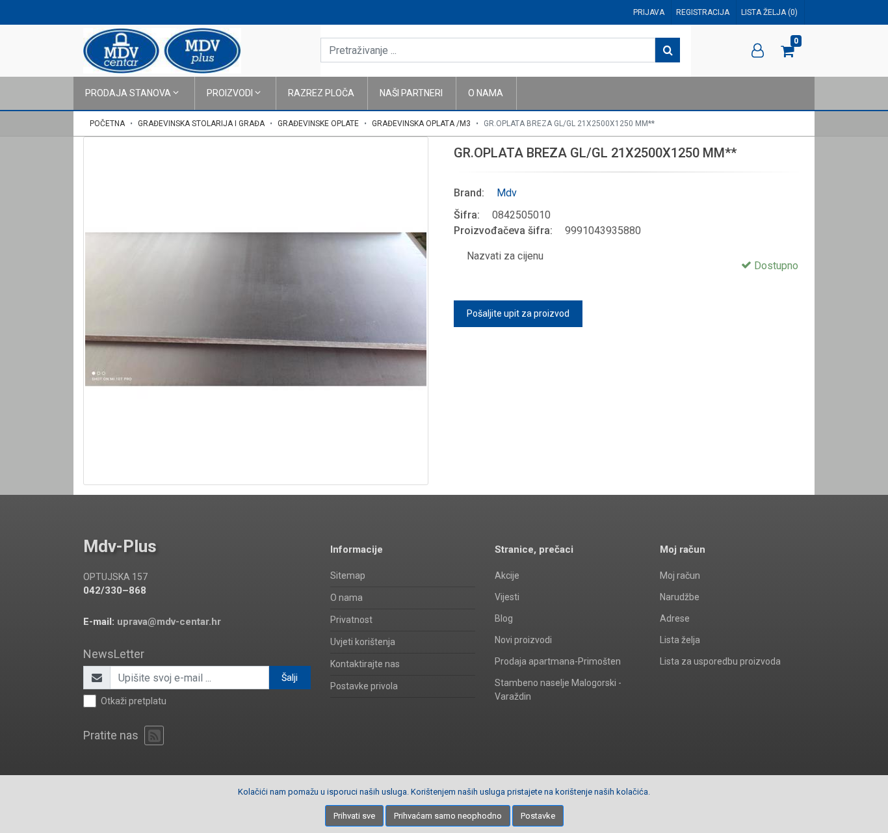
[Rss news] (154, 735)
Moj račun (680, 575)
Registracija (702, 12)
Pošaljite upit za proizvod (518, 313)
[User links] (758, 50)
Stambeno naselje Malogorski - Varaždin (558, 690)
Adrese (675, 618)
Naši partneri (411, 93)
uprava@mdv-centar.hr (169, 622)
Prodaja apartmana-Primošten (558, 661)
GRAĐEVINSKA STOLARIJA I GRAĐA (201, 123)
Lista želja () (769, 12)
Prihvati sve (354, 816)
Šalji (289, 677)
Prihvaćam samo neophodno (448, 816)
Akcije (507, 575)
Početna (107, 123)
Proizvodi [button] (231, 93)
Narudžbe (679, 597)
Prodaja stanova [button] (129, 93)
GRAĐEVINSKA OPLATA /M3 (421, 123)
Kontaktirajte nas (365, 664)
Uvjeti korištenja (362, 642)
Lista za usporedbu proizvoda (720, 661)
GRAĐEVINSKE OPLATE (318, 123)
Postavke (538, 816)
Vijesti (507, 597)
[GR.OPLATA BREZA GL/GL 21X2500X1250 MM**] (255, 309)
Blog (504, 618)
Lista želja (680, 640)
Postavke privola (364, 686)
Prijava (648, 12)
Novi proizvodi (523, 640)
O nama (485, 93)
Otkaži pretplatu (133, 701)
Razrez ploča (321, 93)
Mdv (507, 193)
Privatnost (351, 620)
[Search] (667, 50)
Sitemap (347, 575)
